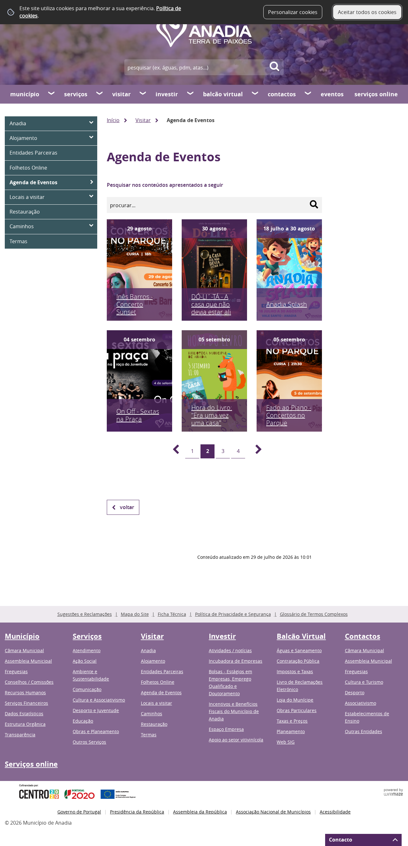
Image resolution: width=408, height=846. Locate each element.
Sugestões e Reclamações (84, 614)
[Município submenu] (52, 94)
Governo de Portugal (79, 812)
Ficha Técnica (172, 614)
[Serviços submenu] (100, 94)
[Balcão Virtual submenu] (255, 94)
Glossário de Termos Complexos (314, 614)
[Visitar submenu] (143, 94)
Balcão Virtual (223, 94)
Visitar (121, 94)
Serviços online (376, 94)
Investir (167, 94)
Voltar (127, 507)
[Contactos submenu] (308, 94)
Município (24, 94)
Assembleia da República (200, 812)
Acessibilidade (335, 812)
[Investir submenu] (191, 94)
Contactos (282, 94)
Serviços (75, 94)
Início (113, 120)
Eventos (332, 94)
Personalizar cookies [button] (292, 12)
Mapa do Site (135, 614)
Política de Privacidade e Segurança (233, 614)
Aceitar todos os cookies (367, 12)
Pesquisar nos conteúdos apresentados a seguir (165, 184)
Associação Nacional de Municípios (273, 812)
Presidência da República (137, 812)
